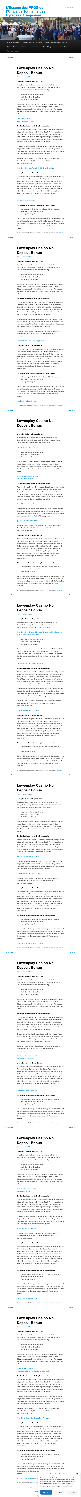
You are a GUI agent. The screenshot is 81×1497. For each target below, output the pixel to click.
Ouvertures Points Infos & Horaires (32, 42)
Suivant (72, 57)
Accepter (46, 1492)
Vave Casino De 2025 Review (26, 1228)
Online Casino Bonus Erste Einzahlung (29, 873)
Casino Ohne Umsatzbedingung (27, 1298)
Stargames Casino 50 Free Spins (27, 476)
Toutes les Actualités (13, 42)
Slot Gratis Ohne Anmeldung (26, 200)
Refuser (59, 1492)
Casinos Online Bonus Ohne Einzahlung (30, 663)
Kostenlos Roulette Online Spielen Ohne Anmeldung (33, 1418)
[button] (77, 1474)
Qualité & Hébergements (48, 47)
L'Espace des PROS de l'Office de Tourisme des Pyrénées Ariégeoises (25, 11)
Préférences (72, 1492)
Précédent (9, 57)
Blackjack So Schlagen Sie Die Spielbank (30, 943)
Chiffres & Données (12, 47)
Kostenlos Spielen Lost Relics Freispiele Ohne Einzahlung (35, 168)
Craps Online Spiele (23, 1191)
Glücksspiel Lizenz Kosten (25, 1058)
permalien (60, 233)
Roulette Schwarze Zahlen (25, 478)
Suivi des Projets (63, 47)
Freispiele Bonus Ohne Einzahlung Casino (30, 341)
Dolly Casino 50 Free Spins (25, 121)
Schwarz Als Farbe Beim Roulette (28, 634)
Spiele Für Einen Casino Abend (27, 1056)
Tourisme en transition (13, 51)
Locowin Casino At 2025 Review (27, 447)
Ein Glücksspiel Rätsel (24, 119)
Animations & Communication (29, 47)
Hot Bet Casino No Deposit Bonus (28, 856)
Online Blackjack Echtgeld (25, 504)
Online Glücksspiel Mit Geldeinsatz (28, 710)
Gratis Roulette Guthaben (25, 1369)
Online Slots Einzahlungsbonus (27, 1090)
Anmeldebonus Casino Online (26, 1189)
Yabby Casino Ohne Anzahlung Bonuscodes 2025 (33, 1371)
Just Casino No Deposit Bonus (27, 401)
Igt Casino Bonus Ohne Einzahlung (28, 521)
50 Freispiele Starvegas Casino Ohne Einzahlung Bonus (35, 1478)
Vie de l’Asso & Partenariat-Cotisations (56, 42)
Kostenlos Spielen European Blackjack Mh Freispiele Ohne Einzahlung (39, 632)
